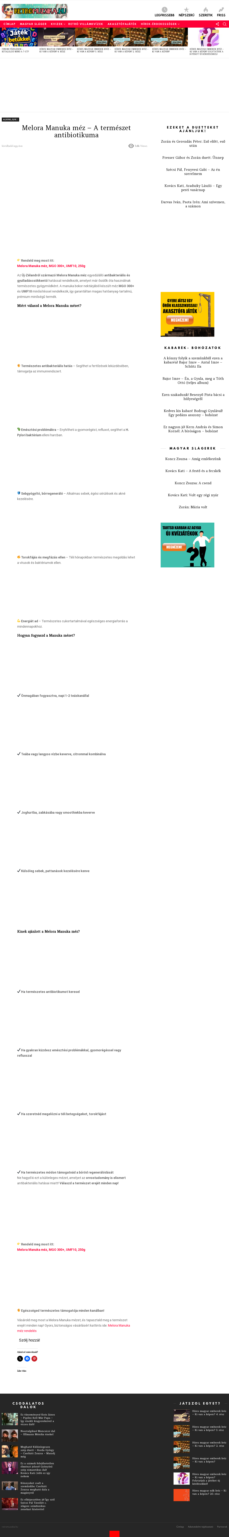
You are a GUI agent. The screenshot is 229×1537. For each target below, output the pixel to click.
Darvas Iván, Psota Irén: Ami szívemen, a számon (193, 204)
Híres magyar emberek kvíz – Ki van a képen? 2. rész (131, 50)
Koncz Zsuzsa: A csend (193, 483)
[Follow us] (217, 24)
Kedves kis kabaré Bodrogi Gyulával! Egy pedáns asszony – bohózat (193, 413)
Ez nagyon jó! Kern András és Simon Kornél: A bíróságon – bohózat (193, 429)
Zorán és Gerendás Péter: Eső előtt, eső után (193, 143)
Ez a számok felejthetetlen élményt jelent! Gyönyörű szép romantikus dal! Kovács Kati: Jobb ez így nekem (37, 1470)
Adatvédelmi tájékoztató (200, 1527)
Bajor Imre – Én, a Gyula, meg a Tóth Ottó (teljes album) (193, 380)
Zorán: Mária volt (193, 507)
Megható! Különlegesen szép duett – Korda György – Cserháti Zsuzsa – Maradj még (38, 1451)
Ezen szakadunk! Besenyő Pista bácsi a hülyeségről (193, 396)
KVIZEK (57, 24)
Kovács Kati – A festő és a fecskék (193, 471)
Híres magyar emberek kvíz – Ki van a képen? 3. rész (94, 50)
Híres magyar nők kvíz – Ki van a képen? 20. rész (209, 1492)
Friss (221, 15)
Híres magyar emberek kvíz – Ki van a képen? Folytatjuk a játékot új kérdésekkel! (207, 51)
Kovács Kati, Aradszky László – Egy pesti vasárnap (193, 188)
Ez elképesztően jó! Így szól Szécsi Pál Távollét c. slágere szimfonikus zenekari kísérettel (38, 1504)
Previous (2, 43)
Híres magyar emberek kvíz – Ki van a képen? (169, 50)
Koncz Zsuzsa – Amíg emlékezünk (193, 459)
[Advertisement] (109, 85)
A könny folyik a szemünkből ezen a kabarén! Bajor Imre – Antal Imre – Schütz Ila (193, 362)
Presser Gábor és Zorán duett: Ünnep (193, 157)
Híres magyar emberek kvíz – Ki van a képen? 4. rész (56, 50)
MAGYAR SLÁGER (33, 24)
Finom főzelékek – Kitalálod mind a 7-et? (15, 50)
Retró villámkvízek (85, 24)
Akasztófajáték (122, 24)
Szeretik (206, 15)
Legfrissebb (164, 15)
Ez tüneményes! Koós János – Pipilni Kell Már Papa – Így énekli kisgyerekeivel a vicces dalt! (38, 1419)
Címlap (10, 24)
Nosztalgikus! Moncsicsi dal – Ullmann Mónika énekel (38, 1432)
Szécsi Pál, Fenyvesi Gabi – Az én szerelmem (193, 171)
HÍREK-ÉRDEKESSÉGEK (159, 24)
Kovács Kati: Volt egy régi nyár (193, 495)
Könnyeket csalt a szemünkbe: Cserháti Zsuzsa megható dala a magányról (35, 1487)
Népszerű (186, 15)
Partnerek (222, 1527)
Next (227, 43)
